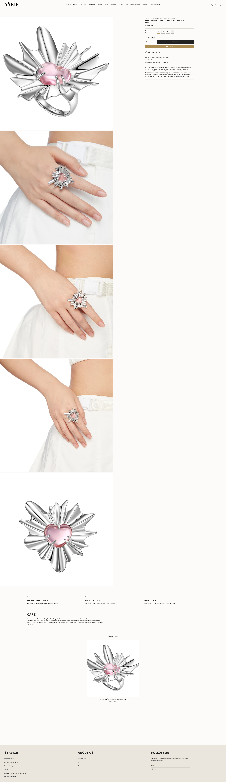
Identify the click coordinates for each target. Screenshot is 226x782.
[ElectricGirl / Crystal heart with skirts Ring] (113, 668)
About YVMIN (82, 759)
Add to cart (175, 42)
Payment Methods (10, 777)
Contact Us (81, 766)
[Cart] (220, 4)
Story (79, 762)
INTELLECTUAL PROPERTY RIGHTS (15, 773)
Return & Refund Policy (11, 762)
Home (147, 18)
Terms (6, 769)
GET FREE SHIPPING (154, 52)
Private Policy (8, 766)
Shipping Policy (180, 76)
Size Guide (151, 37)
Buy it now (169, 46)
